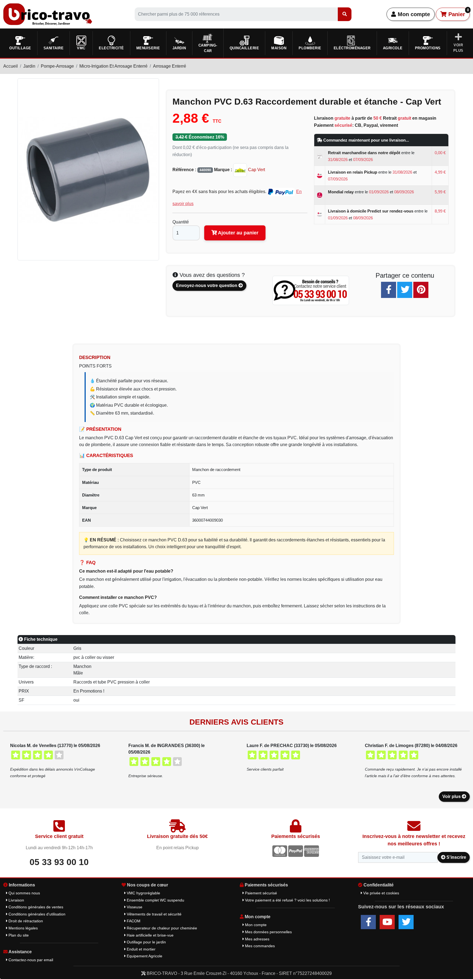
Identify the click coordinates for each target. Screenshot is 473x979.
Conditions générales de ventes (35, 907)
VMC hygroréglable (143, 893)
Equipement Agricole (144, 956)
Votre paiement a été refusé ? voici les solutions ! (287, 900)
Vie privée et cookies (380, 893)
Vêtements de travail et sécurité (153, 914)
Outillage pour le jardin (146, 942)
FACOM (133, 921)
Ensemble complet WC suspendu (155, 900)
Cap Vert (256, 169)
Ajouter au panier (237, 233)
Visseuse (134, 907)
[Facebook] (388, 290)
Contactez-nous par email (30, 960)
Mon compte (413, 14)
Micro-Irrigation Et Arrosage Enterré (113, 66)
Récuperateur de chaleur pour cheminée (161, 928)
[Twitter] (404, 290)
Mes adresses (256, 939)
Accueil (10, 66)
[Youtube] (387, 922)
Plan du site (18, 935)
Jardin (29, 66)
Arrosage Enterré (169, 66)
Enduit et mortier (140, 949)
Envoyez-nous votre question (207, 285)
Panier (458, 12)
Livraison (15, 900)
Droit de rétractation (25, 921)
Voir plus (452, 796)
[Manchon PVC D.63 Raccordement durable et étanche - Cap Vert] (88, 169)
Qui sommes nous (23, 893)
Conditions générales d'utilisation (36, 914)
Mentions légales (22, 928)
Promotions (428, 48)
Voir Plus (458, 48)
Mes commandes (259, 946)
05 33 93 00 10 (59, 862)
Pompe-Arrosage (57, 66)
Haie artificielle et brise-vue (150, 935)
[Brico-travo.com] (47, 14)
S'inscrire (455, 857)
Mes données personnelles (268, 932)
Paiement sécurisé (260, 893)
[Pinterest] (420, 290)
